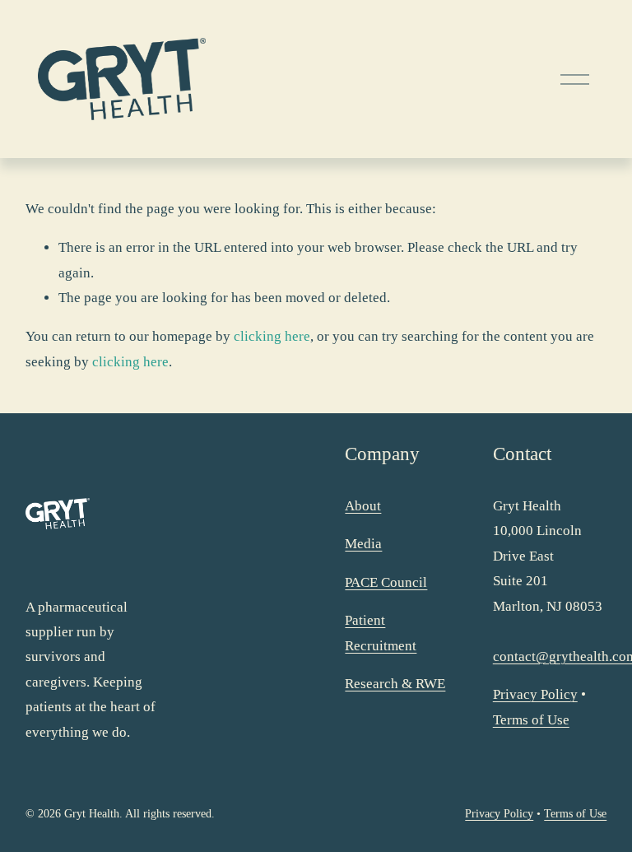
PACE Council (386, 582)
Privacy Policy (535, 694)
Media (363, 544)
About (363, 506)
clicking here (272, 336)
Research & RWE (395, 683)
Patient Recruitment (380, 632)
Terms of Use (531, 720)
